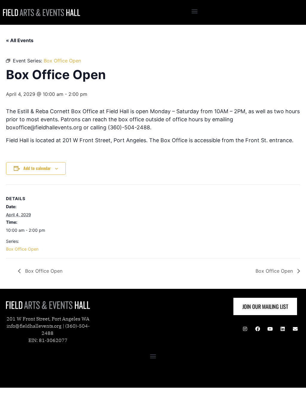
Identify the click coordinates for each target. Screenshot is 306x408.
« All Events (19, 40)
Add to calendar (37, 168)
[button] (195, 11)
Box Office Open (22, 248)
